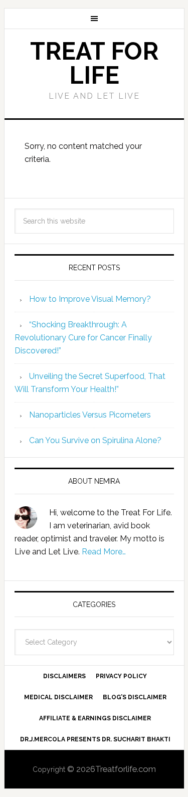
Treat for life (94, 63)
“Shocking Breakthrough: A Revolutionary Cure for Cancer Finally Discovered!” (83, 337)
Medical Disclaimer (58, 697)
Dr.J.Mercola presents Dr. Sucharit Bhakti (95, 739)
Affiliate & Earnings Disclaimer (95, 718)
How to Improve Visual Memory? (90, 299)
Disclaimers (64, 676)
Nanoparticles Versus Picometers (90, 415)
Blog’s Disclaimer (134, 697)
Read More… (104, 551)
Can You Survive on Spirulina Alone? (95, 440)
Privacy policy (121, 676)
